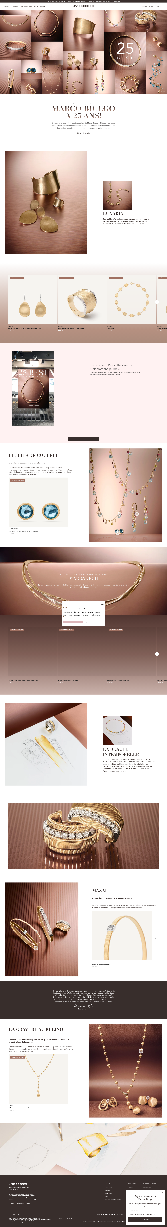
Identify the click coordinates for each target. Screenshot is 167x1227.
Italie (60, 1218)
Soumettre (145, 1219)
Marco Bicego (108, 1187)
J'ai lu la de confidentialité (142, 1214)
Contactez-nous (147, 1187)
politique (139, 1214)
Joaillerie (130, 1187)
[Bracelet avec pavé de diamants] (122, 935)
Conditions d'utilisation (122, 1221)
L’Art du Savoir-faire (26, 6)
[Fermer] (163, 1192)
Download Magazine (83, 438)
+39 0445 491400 (14, 1189)
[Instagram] (14, 1214)
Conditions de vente (111, 1221)
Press (106, 1196)
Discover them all (83, 1009)
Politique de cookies (101, 1221)
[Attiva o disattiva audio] (51, 423)
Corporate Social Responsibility (113, 1199)
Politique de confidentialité (90, 1221)
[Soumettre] (35, 1199)
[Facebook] (9, 1214)
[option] (83, 581)
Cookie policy (66, 617)
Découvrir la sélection (83, 133)
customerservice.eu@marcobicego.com (19, 1187)
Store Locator (108, 1193)
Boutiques (107, 1190)
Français (68, 1218)
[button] (157, 302)
